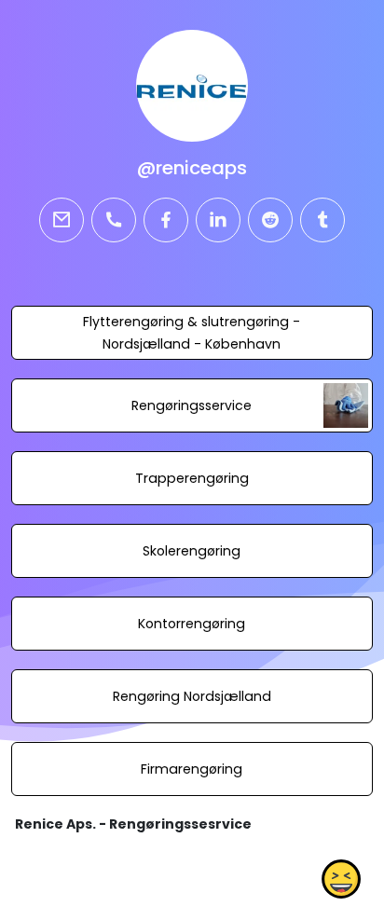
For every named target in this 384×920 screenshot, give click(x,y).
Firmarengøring (191, 769)
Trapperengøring (192, 478)
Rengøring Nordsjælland (192, 696)
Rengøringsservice (191, 405)
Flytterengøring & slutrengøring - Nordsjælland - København (191, 332)
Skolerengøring (191, 551)
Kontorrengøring (191, 623)
